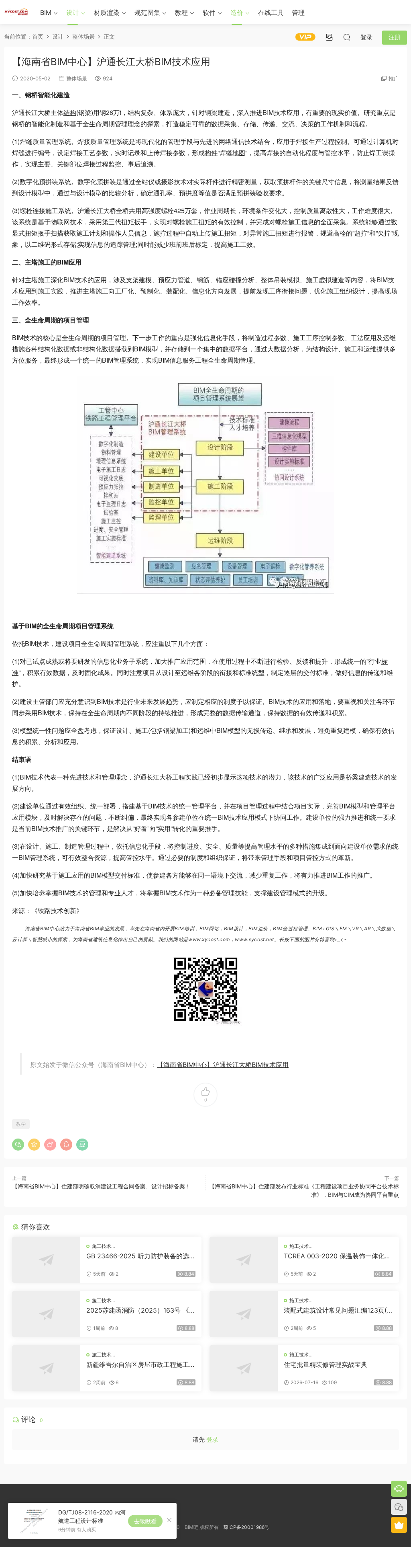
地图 (238, 152)
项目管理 (76, 319)
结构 (69, 112)
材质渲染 (107, 12)
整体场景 (76, 78)
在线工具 (271, 12)
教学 (21, 1124)
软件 (209, 12)
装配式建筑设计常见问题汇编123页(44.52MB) (337, 1310)
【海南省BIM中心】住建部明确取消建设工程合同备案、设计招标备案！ (101, 1186)
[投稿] (329, 37)
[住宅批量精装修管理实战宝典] (244, 1368)
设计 (72, 12)
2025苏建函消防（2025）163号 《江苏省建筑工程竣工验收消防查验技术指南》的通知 (140, 1310)
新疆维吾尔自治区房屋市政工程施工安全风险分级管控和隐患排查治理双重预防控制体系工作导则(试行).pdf (140, 1364)
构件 (211, 152)
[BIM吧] (16, 12)
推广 (394, 78)
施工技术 (101, 1246)
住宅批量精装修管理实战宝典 (325, 1364)
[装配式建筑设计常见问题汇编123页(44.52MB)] (244, 1314)
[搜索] (347, 37)
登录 (212, 1439)
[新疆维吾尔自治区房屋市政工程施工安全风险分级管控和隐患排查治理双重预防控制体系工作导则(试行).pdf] (46, 1368)
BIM (45, 12)
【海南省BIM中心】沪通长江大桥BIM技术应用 (223, 1065)
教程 (181, 12)
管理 (298, 12)
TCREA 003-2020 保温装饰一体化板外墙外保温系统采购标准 (337, 1256)
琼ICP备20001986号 (246, 1527)
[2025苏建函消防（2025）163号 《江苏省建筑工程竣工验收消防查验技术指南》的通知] (46, 1314)
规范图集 (147, 12)
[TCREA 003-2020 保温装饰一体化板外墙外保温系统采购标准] (244, 1260)
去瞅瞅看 (145, 1521)
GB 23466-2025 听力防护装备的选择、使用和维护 (137, 1256)
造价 (236, 12)
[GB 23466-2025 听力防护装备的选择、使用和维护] (46, 1260)
